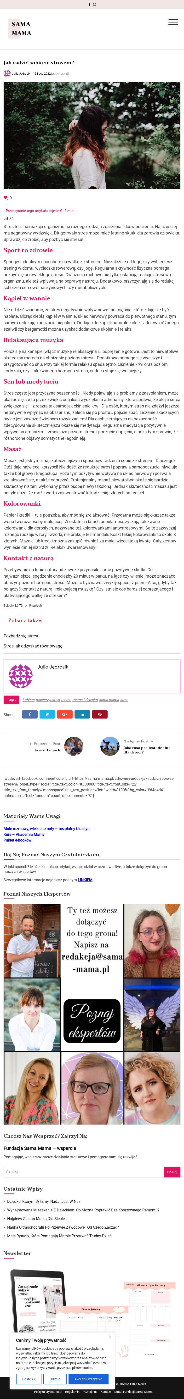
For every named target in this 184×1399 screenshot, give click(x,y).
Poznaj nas (90, 1391)
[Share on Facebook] (29, 714)
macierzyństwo (48, 700)
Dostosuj (28, 1379)
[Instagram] (94, 4)
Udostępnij (60, 73)
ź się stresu (29, 635)
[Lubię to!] (6, 197)
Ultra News (138, 1384)
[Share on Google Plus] (64, 714)
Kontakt (106, 1391)
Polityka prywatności (48, 1391)
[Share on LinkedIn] (82, 714)
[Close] (110, 1336)
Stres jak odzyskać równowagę (33, 645)
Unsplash (35, 605)
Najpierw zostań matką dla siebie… (37, 1218)
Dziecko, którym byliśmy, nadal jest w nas (43, 1201)
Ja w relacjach (47, 750)
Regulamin (72, 1391)
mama (66, 700)
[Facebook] (89, 4)
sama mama (109, 700)
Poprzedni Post (47, 744)
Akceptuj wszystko (88, 1379)
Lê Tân (19, 605)
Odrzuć (55, 1379)
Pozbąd (11, 635)
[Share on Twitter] (47, 714)
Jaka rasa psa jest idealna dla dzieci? (147, 750)
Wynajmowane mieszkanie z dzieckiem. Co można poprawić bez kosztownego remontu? (83, 1210)
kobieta (28, 700)
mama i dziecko (85, 700)
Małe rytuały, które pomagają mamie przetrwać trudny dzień (59, 1236)
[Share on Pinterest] (99, 714)
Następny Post (136, 741)
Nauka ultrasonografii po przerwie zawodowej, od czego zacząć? (63, 1227)
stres (124, 700)
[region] (62, 1360)
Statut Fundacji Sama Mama (133, 1391)
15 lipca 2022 (42, 73)
